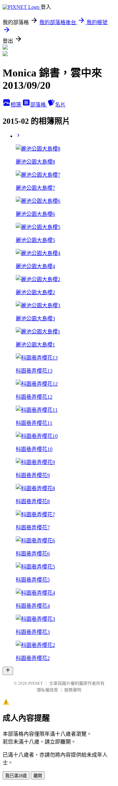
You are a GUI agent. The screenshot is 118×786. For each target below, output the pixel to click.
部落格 (38, 104)
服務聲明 (72, 689)
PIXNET (35, 683)
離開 (37, 775)
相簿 (16, 104)
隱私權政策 (47, 689)
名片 (60, 104)
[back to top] (8, 671)
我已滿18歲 (16, 775)
